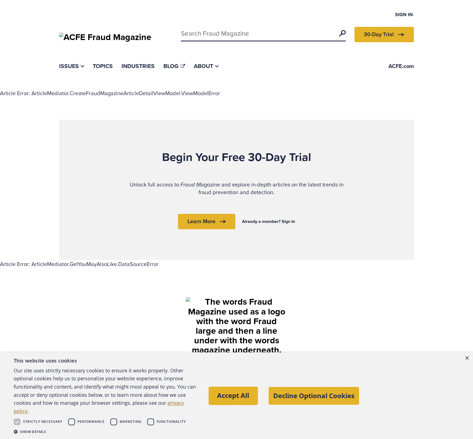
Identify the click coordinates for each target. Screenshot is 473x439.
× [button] (467, 358)
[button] (106, 431)
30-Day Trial (379, 34)
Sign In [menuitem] (404, 15)
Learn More (201, 221)
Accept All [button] (233, 395)
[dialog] (236, 395)
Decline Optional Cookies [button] (313, 395)
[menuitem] (71, 66)
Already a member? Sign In (268, 221)
